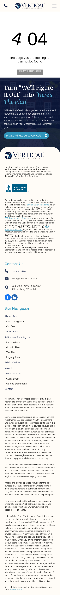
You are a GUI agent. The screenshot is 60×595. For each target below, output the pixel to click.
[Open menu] (54, 6)
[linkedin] (14, 297)
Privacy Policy (16, 589)
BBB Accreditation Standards (18, 218)
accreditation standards (38, 205)
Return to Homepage (30, 71)
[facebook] (8, 297)
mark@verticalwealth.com (25, 278)
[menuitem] (30, 321)
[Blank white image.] (5, 7)
